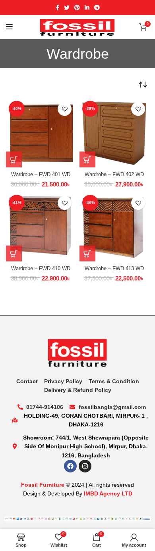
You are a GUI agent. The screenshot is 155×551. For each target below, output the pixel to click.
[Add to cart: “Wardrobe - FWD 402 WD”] (87, 159)
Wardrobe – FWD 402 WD (114, 174)
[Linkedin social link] (87, 7)
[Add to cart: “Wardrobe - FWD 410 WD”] (14, 253)
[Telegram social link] (97, 7)
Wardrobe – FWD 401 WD (40, 174)
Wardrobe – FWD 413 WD (114, 268)
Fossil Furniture (42, 485)
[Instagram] (85, 466)
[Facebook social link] (57, 7)
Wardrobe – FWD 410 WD (40, 268)
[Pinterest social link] (77, 7)
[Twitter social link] (67, 7)
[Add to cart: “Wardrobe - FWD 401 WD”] (14, 159)
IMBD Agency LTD (108, 493)
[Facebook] (70, 466)
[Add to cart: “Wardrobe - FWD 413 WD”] (87, 253)
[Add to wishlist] (65, 109)
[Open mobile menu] (9, 27)
